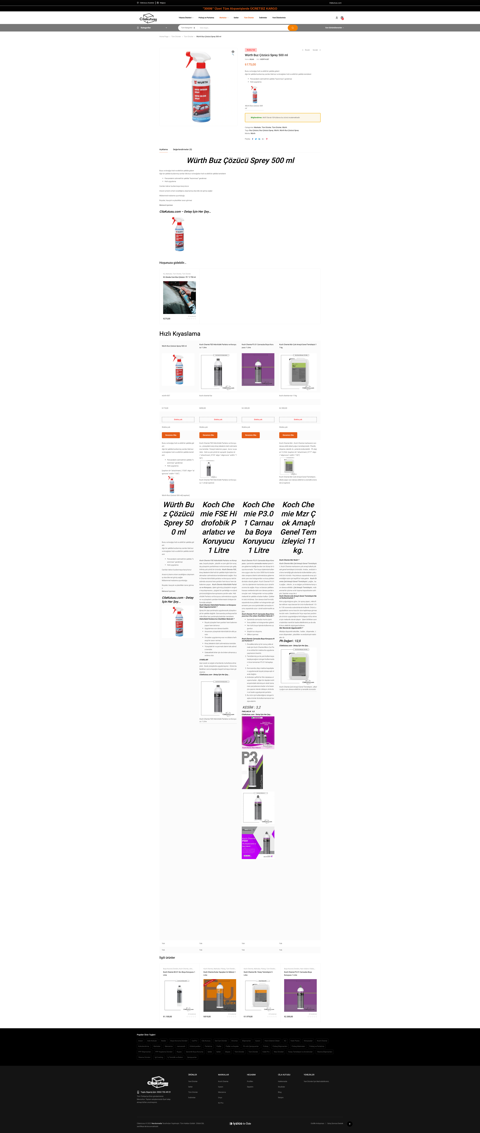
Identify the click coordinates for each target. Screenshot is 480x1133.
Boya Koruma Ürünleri (170, 969)
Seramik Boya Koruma (194, 1052)
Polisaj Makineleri (298, 1046)
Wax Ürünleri (279, 1052)
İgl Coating (159, 1057)
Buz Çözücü (254, 130)
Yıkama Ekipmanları (324, 1052)
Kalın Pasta (295, 1041)
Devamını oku (170, 435)
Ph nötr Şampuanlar (251, 1046)
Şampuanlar (192, 1057)
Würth (252, 59)
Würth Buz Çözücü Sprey (289, 130)
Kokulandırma (143, 1046)
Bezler (163, 1041)
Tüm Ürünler (176, 36)
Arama (293, 28)
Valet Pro (266, 1052)
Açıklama (163, 149)
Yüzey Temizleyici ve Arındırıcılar (300, 1052)
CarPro (194, 1041)
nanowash (181, 1046)
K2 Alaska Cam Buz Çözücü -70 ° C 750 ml (179, 277)
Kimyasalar (308, 1041)
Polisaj (223, 969)
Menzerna (169, 1046)
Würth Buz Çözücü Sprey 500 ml (174, 346)
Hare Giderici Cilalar (307, 969)
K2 (164, 274)
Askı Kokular (152, 1041)
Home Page (163, 36)
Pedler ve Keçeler (232, 1046)
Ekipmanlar (246, 1041)
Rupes (179, 1052)
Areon (140, 1041)
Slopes (227, 1052)
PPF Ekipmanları (144, 1052)
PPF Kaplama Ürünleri (163, 1052)
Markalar (257, 127)
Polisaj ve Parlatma (316, 1046)
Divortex (234, 1041)
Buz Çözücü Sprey (266, 130)
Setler (210, 1052)
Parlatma (208, 1046)
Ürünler (192, 1074)
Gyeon (257, 1041)
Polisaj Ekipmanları (280, 1046)
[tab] (163, 149)
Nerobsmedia (157, 1123)
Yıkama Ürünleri (144, 1057)
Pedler (218, 1046)
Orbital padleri (195, 1046)
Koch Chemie (183, 969)
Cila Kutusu (206, 1041)
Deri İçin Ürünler (221, 1041)
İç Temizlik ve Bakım (175, 1057)
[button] (233, 53)
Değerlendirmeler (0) (182, 149)
